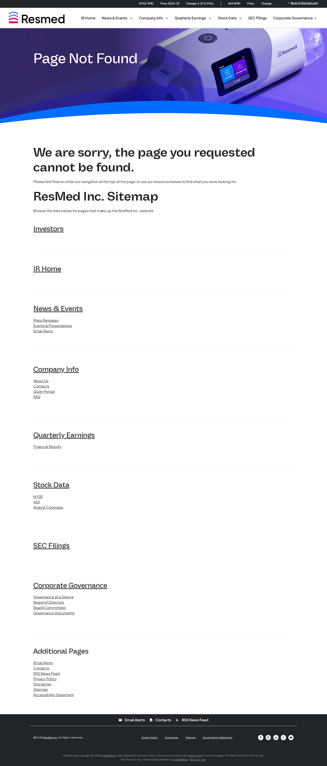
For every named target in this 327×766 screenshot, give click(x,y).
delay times (195, 755)
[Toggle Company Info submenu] (167, 17)
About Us (40, 380)
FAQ (36, 396)
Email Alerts (43, 331)
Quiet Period (44, 391)
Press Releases (46, 320)
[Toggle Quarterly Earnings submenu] (210, 17)
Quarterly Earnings (190, 18)
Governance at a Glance (53, 597)
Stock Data (227, 18)
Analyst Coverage (48, 507)
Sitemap (40, 689)
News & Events (114, 18)
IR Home (88, 18)
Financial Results (47, 446)
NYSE (38, 496)
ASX (36, 502)
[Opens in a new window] (260, 737)
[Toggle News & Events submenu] (131, 17)
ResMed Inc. (50, 737)
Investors (48, 229)
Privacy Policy (45, 678)
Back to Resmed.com (302, 2)
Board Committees (49, 607)
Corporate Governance (293, 18)
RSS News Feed (46, 673)
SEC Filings (257, 18)
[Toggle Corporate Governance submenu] (315, 17)
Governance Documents (54, 613)
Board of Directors (48, 602)
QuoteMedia (108, 755)
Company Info (151, 18)
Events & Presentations (52, 325)
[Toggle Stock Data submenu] (240, 17)
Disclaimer (42, 684)
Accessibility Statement (53, 694)
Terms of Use (197, 759)
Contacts (41, 386)
